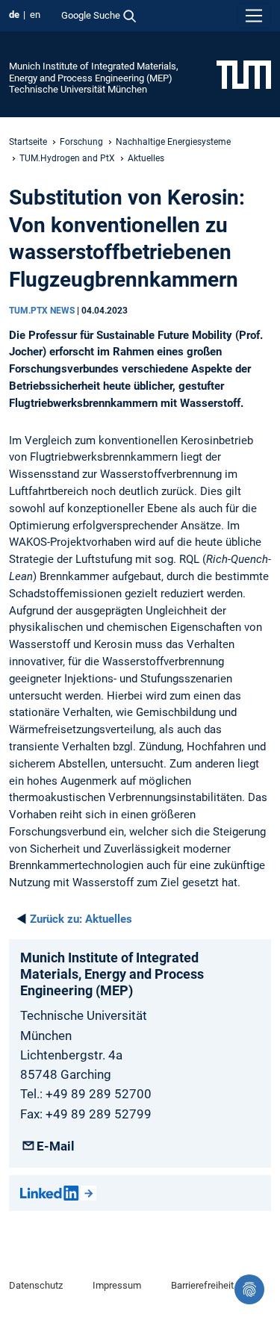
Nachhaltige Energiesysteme (173, 142)
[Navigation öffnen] (254, 15)
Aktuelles (146, 158)
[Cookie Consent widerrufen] (249, 1289)
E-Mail (56, 1146)
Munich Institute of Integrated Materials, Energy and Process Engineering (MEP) (93, 71)
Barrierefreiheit (202, 1285)
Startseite (28, 142)
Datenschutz (36, 1285)
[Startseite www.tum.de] (244, 74)
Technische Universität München (78, 89)
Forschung (81, 142)
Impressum (117, 1285)
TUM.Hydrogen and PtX (67, 158)
